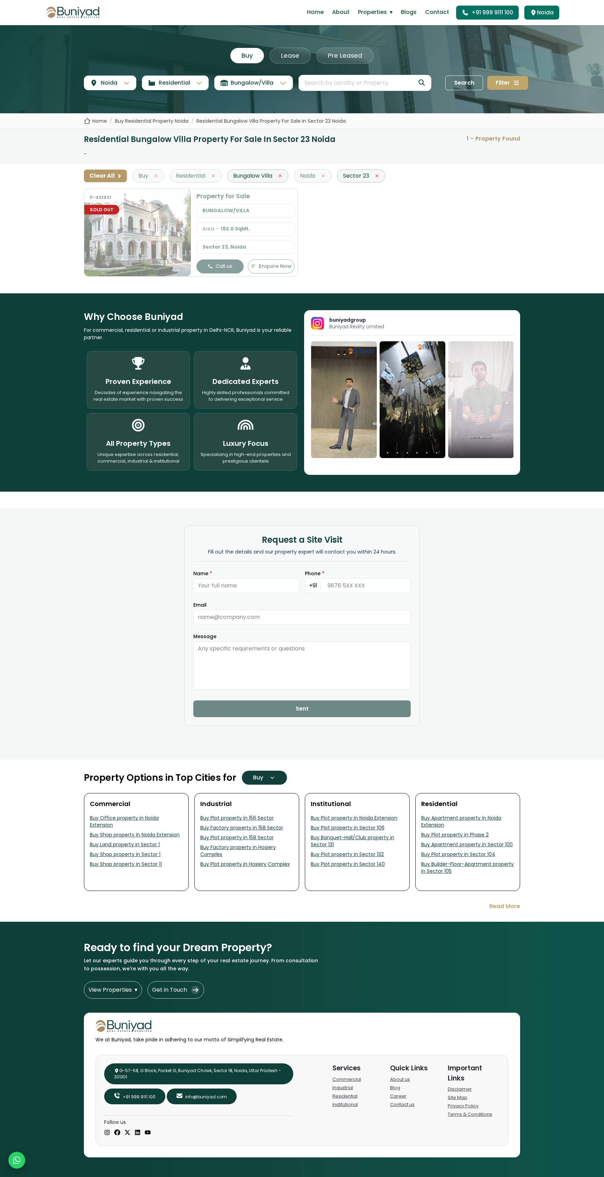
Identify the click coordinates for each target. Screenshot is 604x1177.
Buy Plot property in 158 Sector (237, 837)
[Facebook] (117, 1133)
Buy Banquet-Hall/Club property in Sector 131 (352, 841)
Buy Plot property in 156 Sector (237, 817)
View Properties (112, 990)
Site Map (457, 1097)
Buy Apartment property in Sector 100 (467, 844)
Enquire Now (275, 266)
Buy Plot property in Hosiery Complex (245, 864)
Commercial (346, 1079)
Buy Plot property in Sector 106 (347, 827)
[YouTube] (148, 1133)
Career (398, 1096)
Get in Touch (169, 990)
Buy (247, 55)
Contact (437, 12)
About (341, 12)
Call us (224, 266)
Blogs (409, 12)
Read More (504, 906)
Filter (503, 83)
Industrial (342, 1087)
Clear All (105, 176)
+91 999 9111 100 (492, 12)
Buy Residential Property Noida (151, 120)
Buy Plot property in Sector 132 (347, 854)
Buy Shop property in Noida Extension (135, 834)
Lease (290, 55)
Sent (302, 709)
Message (204, 636)
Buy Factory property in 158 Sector (241, 827)
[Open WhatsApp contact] (16, 1160)
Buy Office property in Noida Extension (124, 821)
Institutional (345, 1104)
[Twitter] (127, 1133)
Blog (395, 1087)
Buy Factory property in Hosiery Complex (238, 851)
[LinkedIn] (138, 1133)
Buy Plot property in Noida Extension (354, 817)
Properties (375, 12)
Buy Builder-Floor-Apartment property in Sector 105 (467, 868)
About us (400, 1079)
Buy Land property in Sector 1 (125, 844)
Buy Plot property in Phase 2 (455, 834)
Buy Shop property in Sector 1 (125, 854)
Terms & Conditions (470, 1114)
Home (315, 12)
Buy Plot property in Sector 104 (458, 854)
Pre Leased (345, 55)
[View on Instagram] (344, 399)
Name (202, 573)
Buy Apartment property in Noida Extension (461, 821)
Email (200, 604)
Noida (545, 12)
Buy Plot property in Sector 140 (348, 864)
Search (464, 83)
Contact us (402, 1104)
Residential (345, 1096)
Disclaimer (460, 1089)
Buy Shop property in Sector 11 (126, 864)
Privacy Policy (463, 1106)
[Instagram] (107, 1133)
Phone (314, 573)
